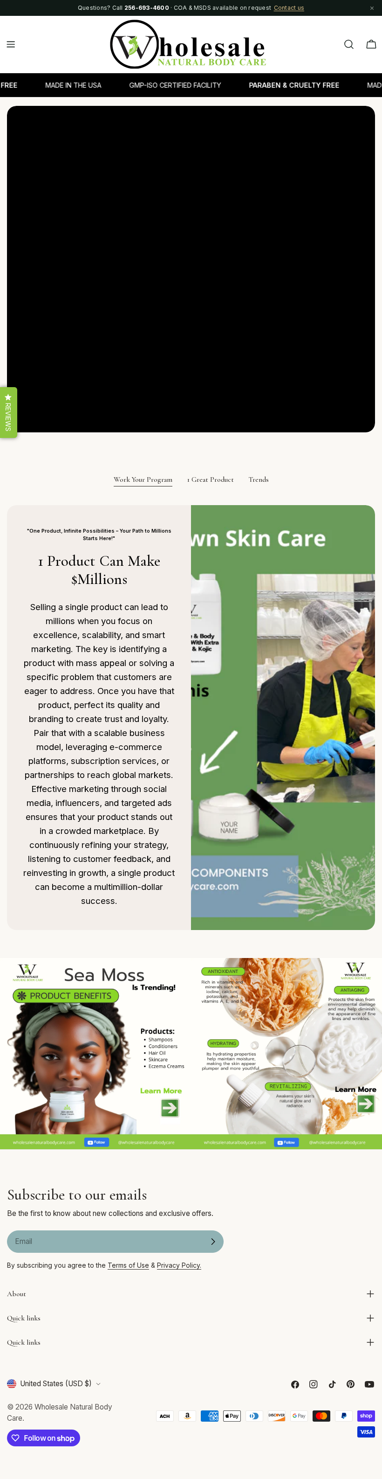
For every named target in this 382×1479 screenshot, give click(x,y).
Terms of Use (128, 1265)
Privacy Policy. (179, 1265)
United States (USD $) (56, 1383)
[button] (8, 412)
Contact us (289, 7)
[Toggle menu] (10, 44)
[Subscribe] (213, 1241)
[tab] (143, 480)
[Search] (349, 44)
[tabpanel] (191, 717)
